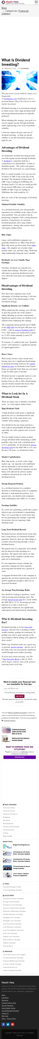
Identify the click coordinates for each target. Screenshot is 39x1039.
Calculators (9, 895)
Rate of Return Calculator (11, 940)
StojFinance (24, 68)
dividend (7, 160)
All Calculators (8, 946)
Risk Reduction (8, 823)
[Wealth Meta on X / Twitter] (8, 1024)
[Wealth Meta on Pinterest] (12, 1024)
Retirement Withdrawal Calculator (14, 911)
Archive (5, 833)
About (3, 995)
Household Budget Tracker (12, 887)
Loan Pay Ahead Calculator (12, 924)
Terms (4, 1018)
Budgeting (6, 817)
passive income (17, 647)
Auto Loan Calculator (10, 933)
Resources (8, 951)
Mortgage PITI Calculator (11, 917)
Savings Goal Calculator (11, 902)
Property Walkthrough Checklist (13, 961)
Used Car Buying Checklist (12, 970)
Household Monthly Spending (13, 958)
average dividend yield (24, 330)
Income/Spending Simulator (12, 890)
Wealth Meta (14, 718)
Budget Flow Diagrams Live (21, 845)
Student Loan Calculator (11, 936)
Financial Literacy (9, 720)
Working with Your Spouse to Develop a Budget (20, 739)
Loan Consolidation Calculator (13, 930)
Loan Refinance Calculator (12, 927)
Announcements (8, 830)
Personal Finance (9, 811)
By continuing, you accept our (15, 693)
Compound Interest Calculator (13, 898)
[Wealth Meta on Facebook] (3, 1024)
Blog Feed (7, 836)
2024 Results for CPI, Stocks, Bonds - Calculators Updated (21, 860)
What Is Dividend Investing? (17, 713)
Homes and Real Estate (11, 827)
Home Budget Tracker (8, 1008)
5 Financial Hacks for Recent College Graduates (21, 867)
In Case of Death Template (12, 964)
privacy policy (30, 692)
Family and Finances (10, 814)
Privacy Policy (11, 1018)
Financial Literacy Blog (9, 1003)
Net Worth (6, 820)
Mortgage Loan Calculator (12, 921)
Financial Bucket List (10, 967)
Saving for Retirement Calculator (14, 908)
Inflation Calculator (9, 943)
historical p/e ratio (15, 599)
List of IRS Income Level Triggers (14, 954)
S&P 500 (10, 327)
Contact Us (5, 1013)
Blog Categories (10, 805)
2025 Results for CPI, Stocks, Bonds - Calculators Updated (21, 853)
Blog (4, 7)
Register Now (19, 757)
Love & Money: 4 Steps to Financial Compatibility (21, 875)
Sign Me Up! (19, 696)
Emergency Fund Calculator (12, 905)
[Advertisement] (19, 36)
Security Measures (7, 1005)
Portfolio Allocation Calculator (13, 914)
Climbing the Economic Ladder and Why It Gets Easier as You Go (19, 731)
